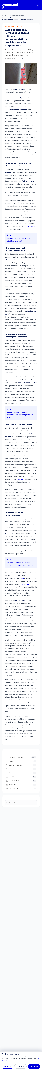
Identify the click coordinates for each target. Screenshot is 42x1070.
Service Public (30, 226)
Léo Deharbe (23, 59)
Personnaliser (20, 1066)
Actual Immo (26, 584)
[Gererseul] (10, 5)
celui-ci (20, 479)
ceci (22, 578)
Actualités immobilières (17, 15)
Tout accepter (34, 1066)
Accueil (4, 15)
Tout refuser (7, 1066)
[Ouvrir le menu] (38, 5)
